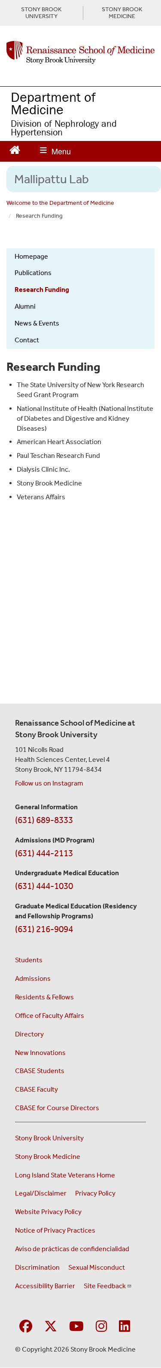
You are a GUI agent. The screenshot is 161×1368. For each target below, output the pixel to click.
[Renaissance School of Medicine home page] (80, 52)
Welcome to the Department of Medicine (60, 203)
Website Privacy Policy (48, 1212)
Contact (27, 340)
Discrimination (37, 1267)
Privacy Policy (95, 1193)
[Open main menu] (55, 151)
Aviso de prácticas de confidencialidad (72, 1249)
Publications (33, 273)
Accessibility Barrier (45, 1286)
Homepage (31, 256)
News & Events (37, 323)
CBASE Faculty (36, 1089)
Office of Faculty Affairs (49, 1015)
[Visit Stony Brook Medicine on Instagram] (101, 1326)
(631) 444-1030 (44, 886)
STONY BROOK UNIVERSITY (41, 13)
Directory (29, 1034)
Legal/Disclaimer (41, 1193)
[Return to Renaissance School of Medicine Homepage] (14, 149)
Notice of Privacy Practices (55, 1230)
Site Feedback (105, 1286)
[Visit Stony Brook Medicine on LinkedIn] (124, 1326)
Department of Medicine (53, 103)
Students (29, 960)
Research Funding (42, 289)
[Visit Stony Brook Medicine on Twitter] (50, 1326)
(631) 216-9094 (44, 929)
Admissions (33, 978)
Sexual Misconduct (96, 1267)
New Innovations (40, 1053)
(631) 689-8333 (44, 820)
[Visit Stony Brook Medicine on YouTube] (76, 1326)
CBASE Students (39, 1071)
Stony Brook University (49, 1138)
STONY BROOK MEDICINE (122, 13)
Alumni (25, 306)
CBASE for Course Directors (57, 1108)
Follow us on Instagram (49, 783)
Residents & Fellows (44, 997)
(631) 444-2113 (44, 853)
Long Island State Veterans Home (65, 1175)
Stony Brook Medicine (47, 1156)
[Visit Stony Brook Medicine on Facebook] (25, 1326)
